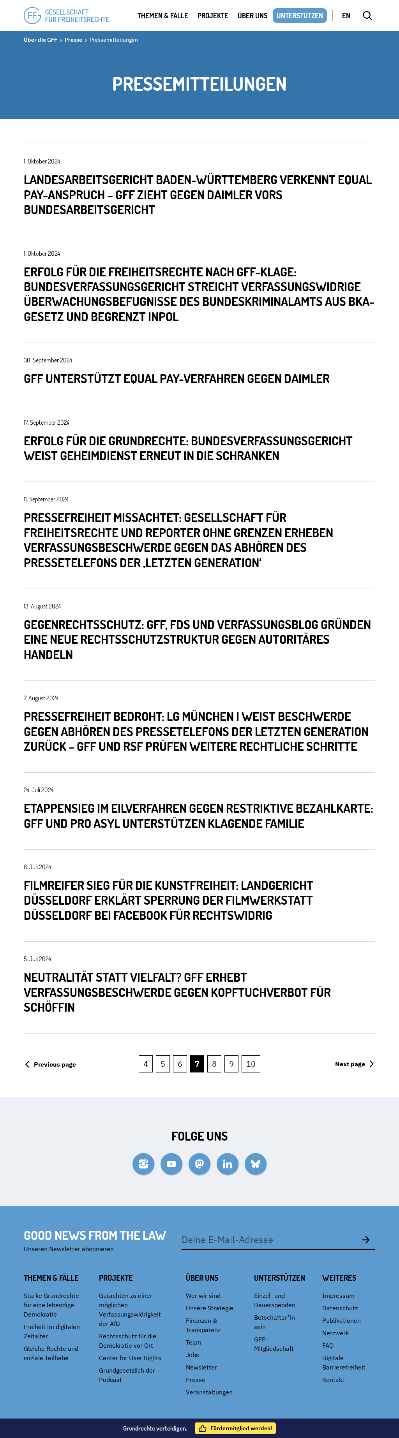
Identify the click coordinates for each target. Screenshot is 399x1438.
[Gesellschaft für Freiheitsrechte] (66, 15)
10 (251, 1063)
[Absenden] (366, 1239)
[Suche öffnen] (367, 15)
